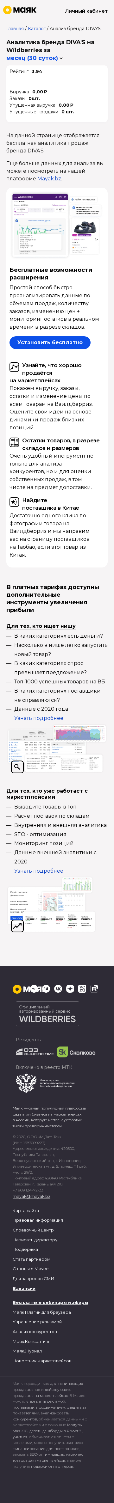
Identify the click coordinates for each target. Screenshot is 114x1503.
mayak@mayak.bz (31, 1196)
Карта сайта (26, 1210)
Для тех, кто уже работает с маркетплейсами (47, 794)
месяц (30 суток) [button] (32, 58)
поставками (24, 1407)
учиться (20, 1436)
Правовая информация (38, 1220)
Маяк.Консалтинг (31, 1341)
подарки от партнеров (52, 1466)
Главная (15, 28)
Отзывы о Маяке (31, 1268)
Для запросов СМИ (33, 1278)
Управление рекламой (37, 1321)
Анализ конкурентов (35, 1331)
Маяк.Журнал (27, 1350)
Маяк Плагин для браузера (42, 1312)
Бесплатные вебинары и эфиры (50, 1302)
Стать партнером (31, 1259)
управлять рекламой (45, 1401)
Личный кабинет (86, 11)
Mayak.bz (49, 179)
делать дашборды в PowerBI (55, 1430)
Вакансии (24, 1288)
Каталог (37, 28)
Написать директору (35, 1239)
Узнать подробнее (38, 718)
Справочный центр (33, 1229)
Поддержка (25, 1249)
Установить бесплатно (50, 342)
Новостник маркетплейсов (42, 1360)
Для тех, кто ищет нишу (41, 626)
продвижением (50, 1407)
